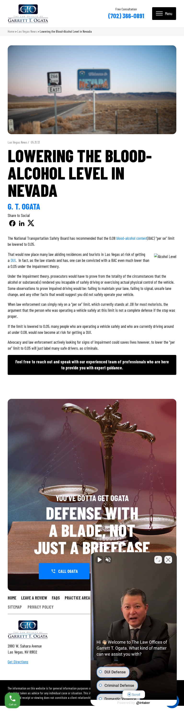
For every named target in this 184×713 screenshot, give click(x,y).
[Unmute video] (99, 559)
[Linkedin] (21, 223)
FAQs (56, 597)
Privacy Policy (41, 607)
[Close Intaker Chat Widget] (168, 559)
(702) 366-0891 (126, 15)
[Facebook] (12, 223)
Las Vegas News (27, 31)
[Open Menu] (164, 13)
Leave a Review (34, 597)
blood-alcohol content (131, 238)
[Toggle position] (158, 559)
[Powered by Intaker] (143, 702)
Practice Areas (78, 597)
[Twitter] (31, 223)
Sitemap (15, 607)
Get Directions (18, 661)
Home (11, 31)
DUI (13, 260)
